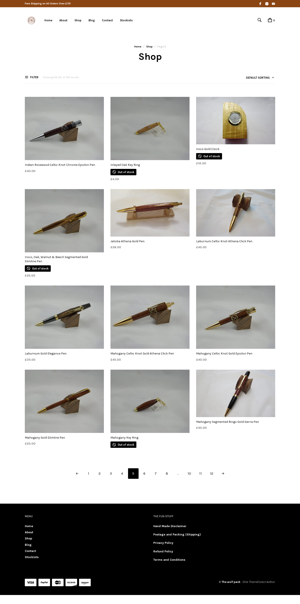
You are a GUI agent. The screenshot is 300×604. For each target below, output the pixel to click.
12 (211, 473)
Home (48, 20)
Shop (77, 20)
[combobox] (258, 78)
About (63, 20)
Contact (107, 20)
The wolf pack (231, 582)
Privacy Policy (163, 543)
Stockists (126, 20)
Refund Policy (163, 551)
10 (189, 473)
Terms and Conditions (169, 560)
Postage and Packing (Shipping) (177, 534)
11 (200, 473)
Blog (92, 20)
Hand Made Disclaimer (169, 526)
